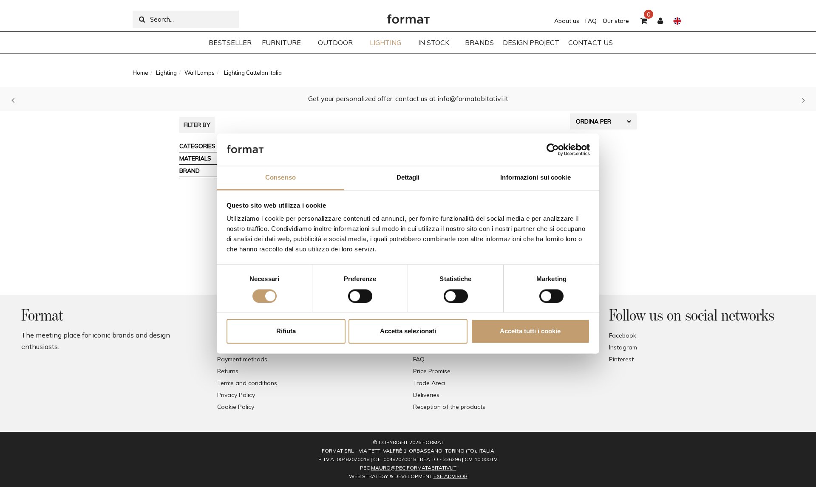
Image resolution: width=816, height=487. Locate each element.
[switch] (360, 296)
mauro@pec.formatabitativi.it (413, 467)
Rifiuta (286, 331)
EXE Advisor (451, 476)
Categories (197, 146)
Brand (189, 171)
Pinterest (621, 359)
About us (566, 21)
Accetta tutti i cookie (530, 331)
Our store (616, 21)
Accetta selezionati (408, 331)
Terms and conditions (247, 383)
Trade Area (429, 383)
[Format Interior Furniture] (408, 17)
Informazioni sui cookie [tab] (535, 177)
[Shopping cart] (643, 21)
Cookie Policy (235, 407)
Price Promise (431, 371)
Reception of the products (449, 407)
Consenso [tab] (280, 177)
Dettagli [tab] (408, 177)
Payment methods (242, 359)
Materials (195, 158)
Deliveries (426, 395)
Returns (227, 371)
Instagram (623, 347)
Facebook (622, 335)
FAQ (591, 21)
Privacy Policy (236, 395)
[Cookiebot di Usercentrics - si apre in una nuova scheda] (553, 149)
